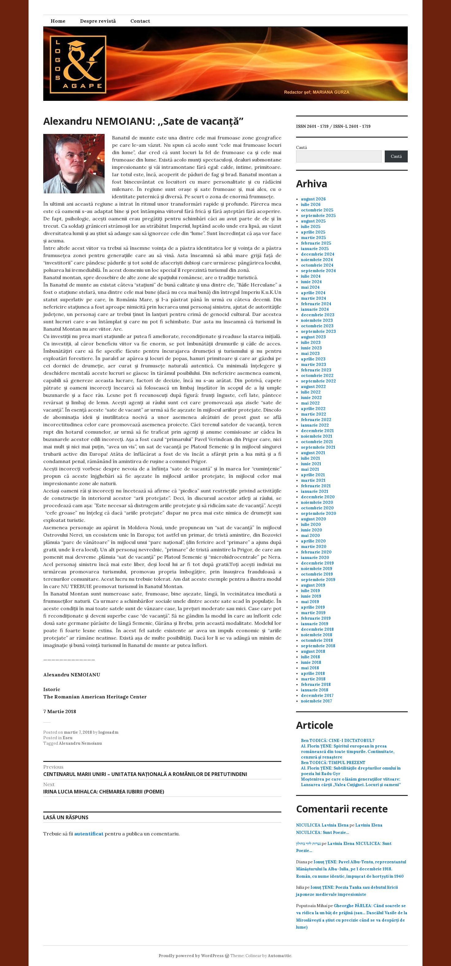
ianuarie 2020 (315, 557)
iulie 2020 (311, 524)
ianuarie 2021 (314, 491)
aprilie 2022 (313, 408)
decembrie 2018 (317, 629)
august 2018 (313, 651)
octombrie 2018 (317, 640)
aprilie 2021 (313, 474)
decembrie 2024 (317, 254)
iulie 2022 (311, 392)
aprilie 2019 (313, 607)
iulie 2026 (311, 204)
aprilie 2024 (313, 292)
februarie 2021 (316, 486)
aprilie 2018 (313, 673)
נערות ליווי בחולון (308, 843)
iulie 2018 (310, 657)
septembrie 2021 (318, 447)
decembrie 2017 (317, 695)
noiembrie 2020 (317, 502)
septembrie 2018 (318, 645)
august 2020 (313, 519)
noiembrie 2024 (317, 259)
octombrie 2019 (317, 574)
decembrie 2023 (317, 315)
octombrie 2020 (317, 508)
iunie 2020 (311, 530)
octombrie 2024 (317, 265)
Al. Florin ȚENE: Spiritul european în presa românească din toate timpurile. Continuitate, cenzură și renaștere (347, 752)
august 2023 (313, 337)
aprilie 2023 (313, 359)
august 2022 (313, 386)
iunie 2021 (311, 463)
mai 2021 (310, 469)
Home (58, 21)
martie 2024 (313, 298)
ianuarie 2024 (315, 309)
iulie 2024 (311, 276)
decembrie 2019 (317, 563)
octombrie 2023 (317, 326)
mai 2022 (310, 403)
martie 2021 (313, 480)
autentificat (88, 834)
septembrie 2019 (318, 579)
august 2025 (313, 221)
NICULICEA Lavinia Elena (322, 825)
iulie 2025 (310, 226)
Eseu (67, 737)
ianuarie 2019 (314, 623)
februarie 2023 (316, 370)
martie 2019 (313, 612)
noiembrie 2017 (316, 701)
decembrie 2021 (317, 430)
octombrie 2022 (317, 375)
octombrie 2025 (317, 210)
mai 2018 (310, 668)
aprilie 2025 (313, 232)
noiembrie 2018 (316, 634)
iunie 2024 (311, 281)
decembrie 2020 (318, 497)
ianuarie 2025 (315, 248)
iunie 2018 (311, 662)
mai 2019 (310, 601)
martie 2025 (313, 237)
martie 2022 (313, 414)
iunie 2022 (311, 397)
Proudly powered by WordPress (191, 955)
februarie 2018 (316, 684)
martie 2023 (313, 364)
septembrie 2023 (318, 331)
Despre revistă (98, 21)
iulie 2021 (310, 458)
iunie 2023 (311, 348)
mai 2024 (310, 287)
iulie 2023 (311, 342)
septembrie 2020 (318, 513)
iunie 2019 (311, 596)
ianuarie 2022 (315, 425)
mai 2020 (310, 535)
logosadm (108, 732)
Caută (301, 147)
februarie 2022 (316, 419)
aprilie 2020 (313, 541)
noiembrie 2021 (316, 436)
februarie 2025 (316, 243)
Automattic (279, 955)
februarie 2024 (316, 303)
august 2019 (313, 585)
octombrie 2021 (317, 441)
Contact (140, 21)
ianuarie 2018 (314, 690)
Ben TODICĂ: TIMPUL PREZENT (333, 762)
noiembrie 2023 (317, 320)
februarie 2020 (316, 552)
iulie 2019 (310, 590)
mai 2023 (310, 353)
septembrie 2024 (318, 270)
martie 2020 (313, 546)
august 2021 (313, 452)
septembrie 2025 (318, 215)
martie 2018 (313, 679)
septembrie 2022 (318, 381)
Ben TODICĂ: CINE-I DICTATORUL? (337, 740)
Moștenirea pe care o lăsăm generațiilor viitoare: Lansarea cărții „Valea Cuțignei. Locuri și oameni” (351, 782)
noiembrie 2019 (316, 568)
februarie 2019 (316, 618)
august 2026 (313, 199)
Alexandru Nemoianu (80, 743)
